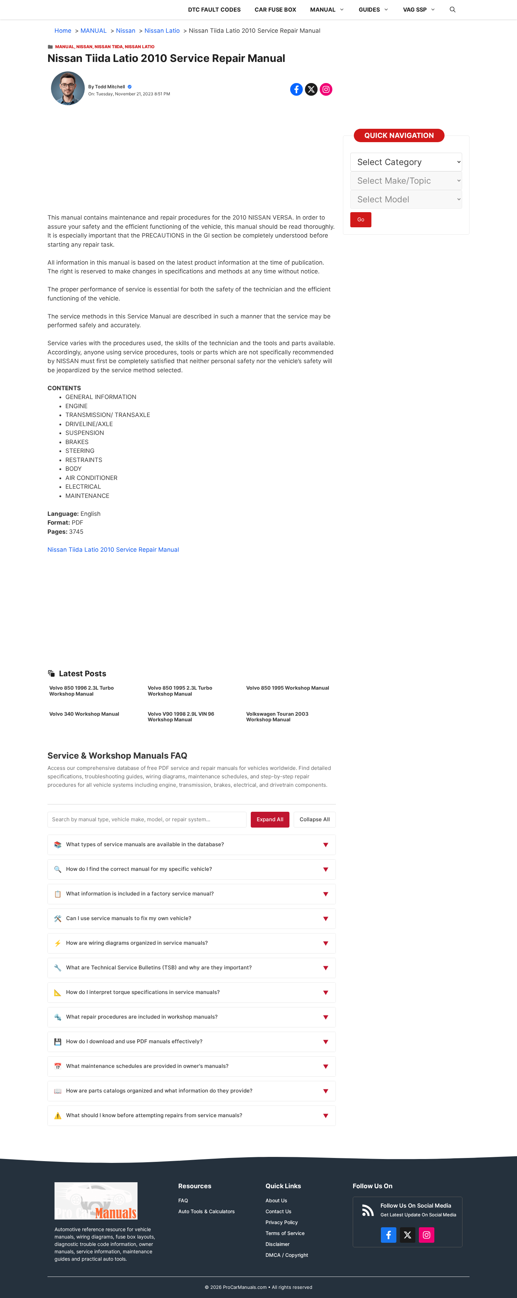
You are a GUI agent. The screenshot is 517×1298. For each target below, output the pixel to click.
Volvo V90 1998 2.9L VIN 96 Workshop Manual (181, 717)
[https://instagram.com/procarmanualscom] (426, 1235)
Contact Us (279, 1211)
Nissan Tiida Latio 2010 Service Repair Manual (113, 549)
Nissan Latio (139, 46)
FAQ (183, 1200)
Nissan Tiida (109, 46)
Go (360, 219)
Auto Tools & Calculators (206, 1211)
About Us (276, 1200)
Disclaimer (277, 1244)
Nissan (84, 46)
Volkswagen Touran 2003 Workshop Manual (277, 717)
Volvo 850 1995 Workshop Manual (287, 688)
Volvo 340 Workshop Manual (84, 714)
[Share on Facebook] (296, 89)
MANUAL (323, 9)
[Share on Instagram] (326, 89)
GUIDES (369, 9)
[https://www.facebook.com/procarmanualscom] (388, 1235)
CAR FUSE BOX (275, 9)
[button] (452, 9)
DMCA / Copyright (287, 1255)
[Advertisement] (191, 164)
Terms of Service (285, 1233)
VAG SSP (415, 9)
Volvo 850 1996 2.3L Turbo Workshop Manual (81, 691)
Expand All (270, 819)
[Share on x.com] (311, 89)
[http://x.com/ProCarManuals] (407, 1235)
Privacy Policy (282, 1222)
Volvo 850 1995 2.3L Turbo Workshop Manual (180, 691)
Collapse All (315, 819)
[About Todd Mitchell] (68, 89)
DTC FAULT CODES (214, 9)
